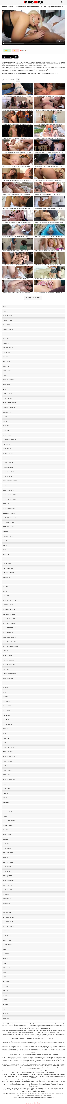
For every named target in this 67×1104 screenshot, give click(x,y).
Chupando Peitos (9, 407)
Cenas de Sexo (8, 398)
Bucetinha (6, 366)
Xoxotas (6, 981)
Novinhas (6, 687)
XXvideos (6, 1004)
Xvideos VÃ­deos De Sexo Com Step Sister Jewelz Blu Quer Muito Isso (17, 250)
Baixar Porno (7, 320)
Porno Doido (7, 761)
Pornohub (6, 788)
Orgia (5, 692)
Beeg (4, 334)
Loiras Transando (9, 572)
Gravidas (6, 531)
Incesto (5, 545)
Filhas (5, 458)
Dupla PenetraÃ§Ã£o (10, 439)
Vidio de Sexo (7, 935)
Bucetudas (6, 370)
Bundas (5, 375)
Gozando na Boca (9, 522)
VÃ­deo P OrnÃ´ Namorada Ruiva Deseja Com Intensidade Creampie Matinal (17, 194)
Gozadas (6, 504)
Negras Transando (9, 664)
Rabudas (6, 802)
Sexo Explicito (8, 853)
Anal (4, 311)
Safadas (6, 830)
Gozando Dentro (9, 513)
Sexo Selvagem (8, 885)
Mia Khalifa (6, 586)
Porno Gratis (7, 770)
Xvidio (5, 995)
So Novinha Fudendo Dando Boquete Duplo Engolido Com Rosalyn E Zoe (17, 236)
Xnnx (4, 972)
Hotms (5, 540)
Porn (5, 733)
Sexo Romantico (8, 880)
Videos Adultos (8, 917)
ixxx (4, 550)
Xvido (5, 1000)
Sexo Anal (6, 843)
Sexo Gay (6, 857)
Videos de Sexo (8, 921)
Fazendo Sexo (7, 453)
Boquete (6, 343)
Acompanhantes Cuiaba (33, 1103)
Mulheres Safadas (9, 641)
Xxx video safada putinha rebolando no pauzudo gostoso (49, 138)
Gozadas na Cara (9, 508)
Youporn (6, 1018)
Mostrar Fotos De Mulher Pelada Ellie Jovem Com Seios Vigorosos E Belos (17, 292)
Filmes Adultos (8, 462)
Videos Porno (7, 931)
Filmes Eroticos (8, 471)
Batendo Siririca (8, 329)
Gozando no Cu (8, 527)
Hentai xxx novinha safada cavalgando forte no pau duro (17, 152)
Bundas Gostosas (9, 380)
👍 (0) (7, 50)
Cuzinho (6, 426)
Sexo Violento (8, 889)
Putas (5, 797)
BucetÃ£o (6, 361)
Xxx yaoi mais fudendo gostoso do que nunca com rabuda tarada (17, 124)
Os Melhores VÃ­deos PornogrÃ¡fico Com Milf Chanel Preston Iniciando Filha (17, 264)
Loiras (5, 559)
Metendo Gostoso (9, 582)
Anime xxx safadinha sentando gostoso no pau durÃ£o (49, 110)
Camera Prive (7, 393)
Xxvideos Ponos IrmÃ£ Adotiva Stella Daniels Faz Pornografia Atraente (49, 278)
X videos (6, 954)
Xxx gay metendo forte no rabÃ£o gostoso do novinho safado (17, 166)
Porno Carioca (8, 752)
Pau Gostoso (7, 701)
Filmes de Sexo (8, 467)
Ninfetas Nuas (8, 678)
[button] (62, 2)
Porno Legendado (9, 779)
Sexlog (5, 839)
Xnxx (4, 977)
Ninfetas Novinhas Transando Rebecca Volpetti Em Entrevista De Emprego (17, 222)
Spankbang (6, 903)
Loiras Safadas (8, 568)
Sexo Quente (7, 876)
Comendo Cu (7, 412)
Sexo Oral (6, 871)
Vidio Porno (7, 940)
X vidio (5, 958)
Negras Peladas (8, 660)
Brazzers (6, 352)
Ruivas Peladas (8, 825)
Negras (5, 651)
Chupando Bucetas (9, 403)
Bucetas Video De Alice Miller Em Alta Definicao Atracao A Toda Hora (49, 180)
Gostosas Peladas (9, 494)
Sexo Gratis (7, 866)
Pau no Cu (6, 715)
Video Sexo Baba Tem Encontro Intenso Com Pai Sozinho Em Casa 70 (49, 264)
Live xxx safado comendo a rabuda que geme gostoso (49, 124)
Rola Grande (7, 811)
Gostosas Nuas (8, 490)
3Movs (5, 306)
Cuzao (5, 421)
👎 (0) (15, 50)
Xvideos (5, 990)
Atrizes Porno (8, 315)
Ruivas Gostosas (9, 820)
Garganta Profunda (10, 481)
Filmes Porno (7, 476)
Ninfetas (6, 669)
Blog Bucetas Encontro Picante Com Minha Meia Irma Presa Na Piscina (49, 236)
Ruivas (5, 816)
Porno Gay (6, 765)
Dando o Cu (7, 435)
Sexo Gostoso (8, 862)
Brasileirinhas (8, 347)
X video (5, 949)
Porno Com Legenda (10, 756)
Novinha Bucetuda (9, 683)
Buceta (5, 357)
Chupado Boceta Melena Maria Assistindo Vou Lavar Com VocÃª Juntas (17, 180)
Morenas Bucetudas (10, 600)
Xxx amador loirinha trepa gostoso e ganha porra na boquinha (49, 96)
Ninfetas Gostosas (9, 674)
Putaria (5, 793)
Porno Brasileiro (9, 747)
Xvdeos (5, 986)
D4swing (6, 430)
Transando (7, 912)
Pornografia (7, 784)
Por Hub (6, 729)
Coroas (5, 416)
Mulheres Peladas (9, 637)
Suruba (5, 908)
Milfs (5, 591)
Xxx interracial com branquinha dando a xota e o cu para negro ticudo (17, 96)
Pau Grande (7, 706)
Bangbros (6, 325)
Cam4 (4, 389)
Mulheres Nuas (8, 632)
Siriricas (6, 894)
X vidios (5, 963)
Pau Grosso (7, 710)
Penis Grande (7, 724)
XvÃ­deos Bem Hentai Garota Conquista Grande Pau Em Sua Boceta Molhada (49, 222)
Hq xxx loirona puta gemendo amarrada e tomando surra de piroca (17, 138)
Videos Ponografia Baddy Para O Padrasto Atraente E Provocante (49, 250)
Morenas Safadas (9, 614)
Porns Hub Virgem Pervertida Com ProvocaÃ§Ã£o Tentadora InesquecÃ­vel (17, 208)
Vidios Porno (7, 944)
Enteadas (6, 444)
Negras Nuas (7, 655)
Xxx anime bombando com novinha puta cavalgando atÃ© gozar (49, 152)
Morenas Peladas (9, 609)
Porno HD (6, 775)
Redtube (6, 807)
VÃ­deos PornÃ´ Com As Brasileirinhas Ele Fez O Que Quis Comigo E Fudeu (49, 208)
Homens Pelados (8, 536)
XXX (18, 79)
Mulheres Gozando (9, 628)
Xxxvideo (6, 1013)
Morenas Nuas (8, 605)
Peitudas (6, 719)
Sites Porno (7, 899)
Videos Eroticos (8, 926)
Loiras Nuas (7, 563)
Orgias (5, 696)
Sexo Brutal (7, 848)
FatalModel (7, 449)
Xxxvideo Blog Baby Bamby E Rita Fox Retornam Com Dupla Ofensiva (49, 194)
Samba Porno (7, 834)
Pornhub (6, 738)
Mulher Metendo (9, 618)
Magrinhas (6, 577)
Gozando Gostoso (9, 517)
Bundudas (6, 384)
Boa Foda (6, 338)
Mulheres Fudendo (9, 623)
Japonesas (6, 554)
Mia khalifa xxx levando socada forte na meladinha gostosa (49, 166)
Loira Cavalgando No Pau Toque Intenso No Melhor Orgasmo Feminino (49, 292)
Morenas (6, 595)
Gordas (5, 485)
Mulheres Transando (10, 646)
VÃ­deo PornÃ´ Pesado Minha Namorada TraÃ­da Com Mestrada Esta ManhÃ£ (17, 278)
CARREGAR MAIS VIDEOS (33, 298)
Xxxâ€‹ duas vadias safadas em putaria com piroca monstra (17, 110)
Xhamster (6, 967)
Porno (5, 742)
